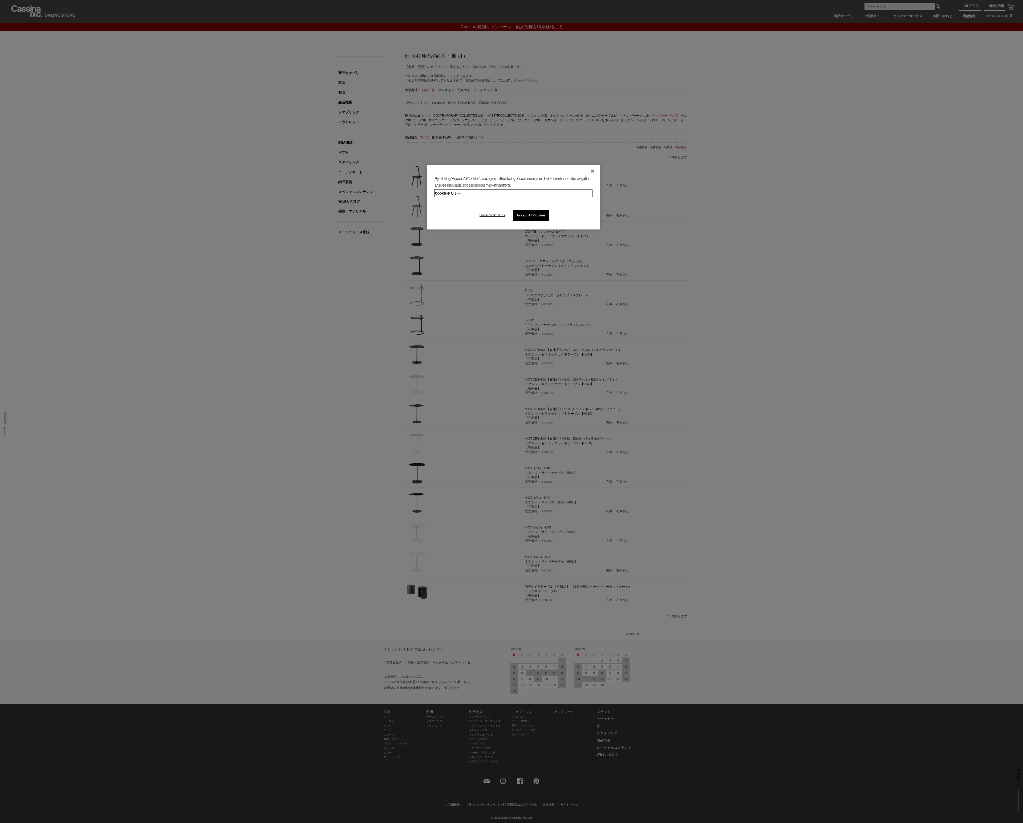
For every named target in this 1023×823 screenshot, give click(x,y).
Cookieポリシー (448, 193)
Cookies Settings (492, 215)
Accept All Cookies (531, 215)
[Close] (592, 171)
